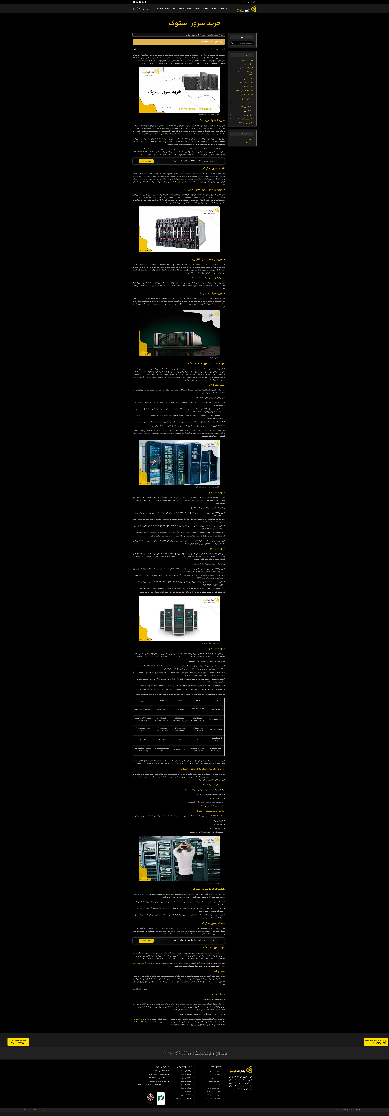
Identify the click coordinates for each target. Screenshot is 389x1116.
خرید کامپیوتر (248, 86)
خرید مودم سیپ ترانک (244, 90)
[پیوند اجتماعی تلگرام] (134, 2)
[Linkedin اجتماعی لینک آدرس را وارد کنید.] (137, 2)
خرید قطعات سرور (246, 82)
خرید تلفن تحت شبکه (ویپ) (245, 73)
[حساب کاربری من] (143, 9)
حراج (250, 139)
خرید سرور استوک (244, 110)
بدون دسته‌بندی (248, 60)
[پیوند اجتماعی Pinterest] (139, 2)
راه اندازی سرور (139, 1019)
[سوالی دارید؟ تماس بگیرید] (384, 1041)
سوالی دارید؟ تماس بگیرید (373, 1040)
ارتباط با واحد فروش (21, 1040)
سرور (251, 102)
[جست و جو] (147, 9)
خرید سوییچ (248, 78)
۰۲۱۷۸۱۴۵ (244, 2)
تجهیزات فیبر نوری (246, 68)
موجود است (247, 143)
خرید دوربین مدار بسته (246, 119)
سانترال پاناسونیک (246, 98)
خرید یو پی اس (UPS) (246, 123)
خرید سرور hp (246, 106)
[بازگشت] (223, 23)
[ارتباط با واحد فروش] (12, 1042)
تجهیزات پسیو (249, 115)
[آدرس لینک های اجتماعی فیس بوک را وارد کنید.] (145, 2)
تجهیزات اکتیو (249, 64)
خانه (222, 35)
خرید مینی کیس (247, 94)
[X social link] (142, 2)
